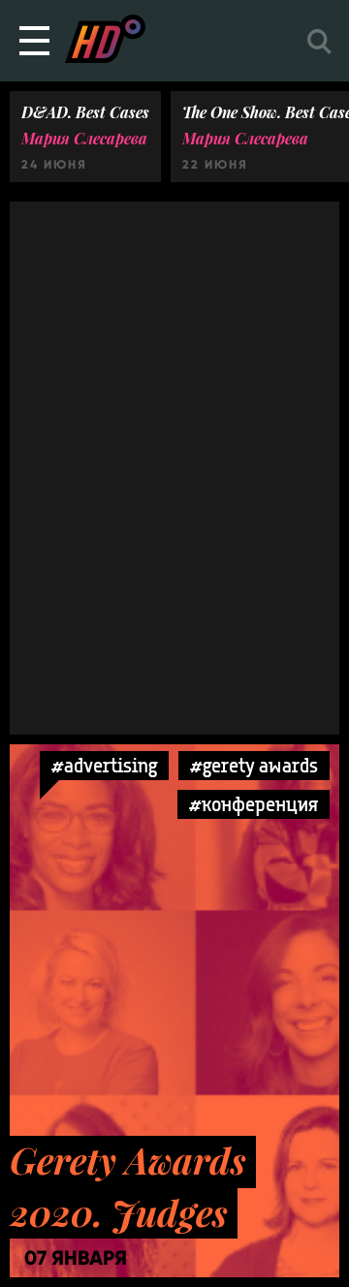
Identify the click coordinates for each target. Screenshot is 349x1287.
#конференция (253, 804)
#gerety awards (254, 765)
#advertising (104, 765)
